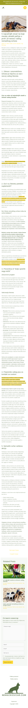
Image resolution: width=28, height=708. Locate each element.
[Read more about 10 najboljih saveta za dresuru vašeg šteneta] (14, 571)
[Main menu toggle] (25, 7)
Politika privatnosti (14, 676)
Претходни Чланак (14, 550)
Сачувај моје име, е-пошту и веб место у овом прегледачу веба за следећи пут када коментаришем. (14, 658)
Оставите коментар (7, 583)
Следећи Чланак (14, 554)
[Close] (26, 2)
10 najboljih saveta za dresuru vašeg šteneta (13, 580)
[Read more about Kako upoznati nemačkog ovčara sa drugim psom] (14, 595)
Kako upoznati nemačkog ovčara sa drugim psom (13, 604)
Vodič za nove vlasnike (15, 43)
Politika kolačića (14, 679)
